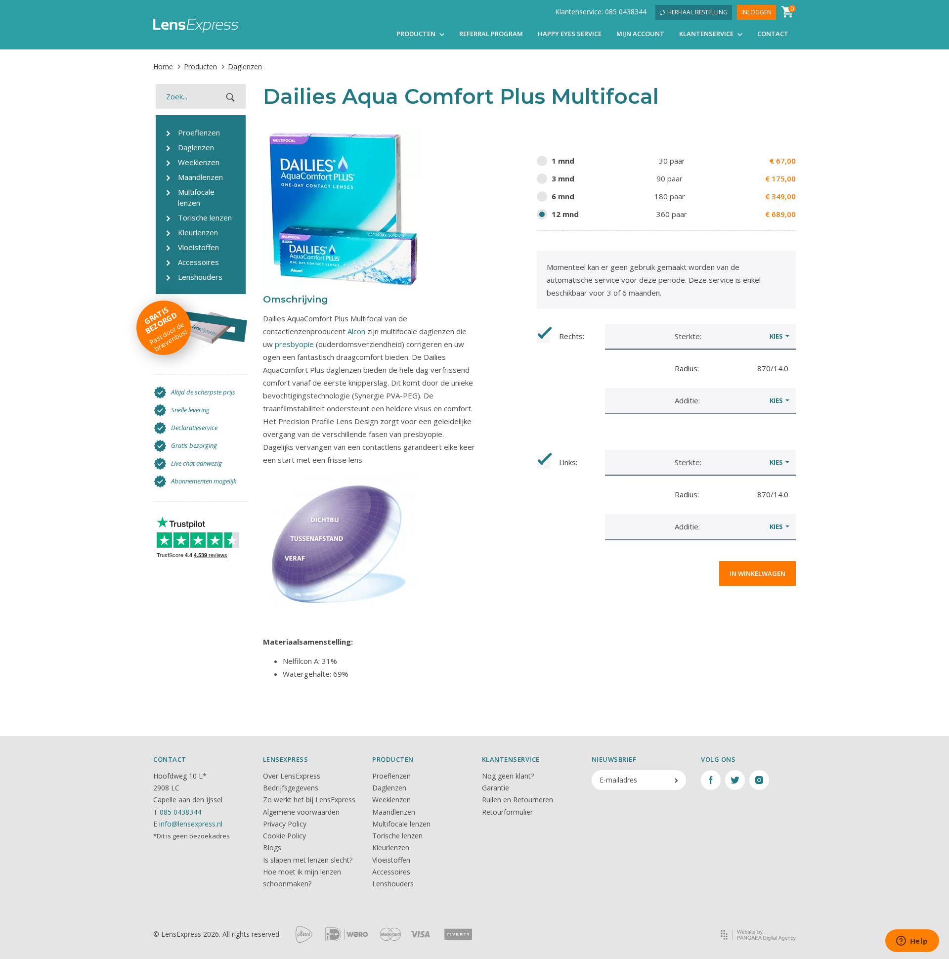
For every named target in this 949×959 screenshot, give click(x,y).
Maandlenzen (393, 812)
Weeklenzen (391, 799)
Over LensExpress (291, 776)
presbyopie (294, 344)
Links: (568, 462)
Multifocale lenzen (401, 823)
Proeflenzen (391, 776)
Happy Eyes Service (570, 33)
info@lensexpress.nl (190, 823)
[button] (700, 336)
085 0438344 (180, 812)
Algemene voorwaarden (301, 812)
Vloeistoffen (391, 860)
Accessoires (391, 871)
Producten (416, 33)
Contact (772, 33)
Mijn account (640, 33)
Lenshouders (393, 883)
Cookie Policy (284, 835)
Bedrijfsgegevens (290, 787)
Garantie (495, 787)
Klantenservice (707, 33)
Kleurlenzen (390, 847)
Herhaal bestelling (697, 12)
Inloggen (756, 12)
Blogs (272, 847)
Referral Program (491, 33)
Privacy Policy (284, 823)
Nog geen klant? (508, 776)
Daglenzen (245, 66)
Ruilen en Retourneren (517, 799)
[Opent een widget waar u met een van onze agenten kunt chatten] (912, 941)
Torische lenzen (397, 835)
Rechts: (571, 336)
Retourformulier (507, 812)
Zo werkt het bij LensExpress (309, 799)
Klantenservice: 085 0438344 (601, 11)
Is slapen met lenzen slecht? (307, 860)
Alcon (356, 331)
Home (163, 66)
